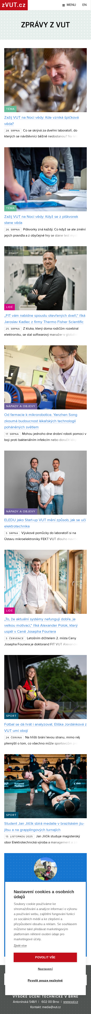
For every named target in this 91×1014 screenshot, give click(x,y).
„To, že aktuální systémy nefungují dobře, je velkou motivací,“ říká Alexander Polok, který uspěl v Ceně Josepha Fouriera (41, 625)
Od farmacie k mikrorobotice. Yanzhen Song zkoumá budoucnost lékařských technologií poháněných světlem (40, 421)
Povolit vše (45, 957)
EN (84, 5)
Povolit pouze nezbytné (45, 980)
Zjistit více (20, 945)
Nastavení (45, 969)
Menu (71, 5)
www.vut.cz (70, 1002)
